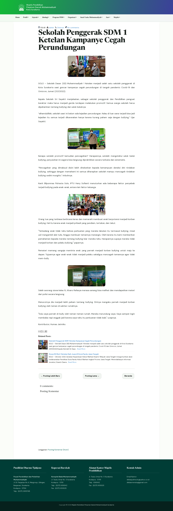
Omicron (60, 27)
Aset (107, 17)
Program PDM (58, 17)
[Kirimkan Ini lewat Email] (39, 331)
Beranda (128, 376)
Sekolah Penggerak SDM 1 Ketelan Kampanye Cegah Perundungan (82, 40)
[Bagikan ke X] (44, 331)
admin (51, 27)
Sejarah (35, 17)
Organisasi (71, 17)
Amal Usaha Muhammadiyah (90, 17)
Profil (25, 17)
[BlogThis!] (41, 331)
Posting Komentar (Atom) (58, 450)
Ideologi (45, 17)
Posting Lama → (92, 376)
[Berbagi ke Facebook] (46, 331)
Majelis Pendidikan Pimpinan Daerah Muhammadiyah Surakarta (93, 505)
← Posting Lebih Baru (50, 376)
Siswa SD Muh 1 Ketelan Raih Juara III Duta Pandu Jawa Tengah (74, 354)
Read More (81, 349)
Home (17, 17)
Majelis (116, 17)
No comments (73, 27)
